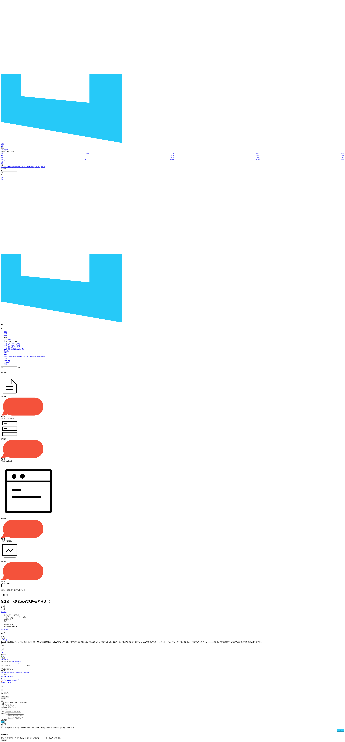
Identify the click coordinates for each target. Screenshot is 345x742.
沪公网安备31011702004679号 (10, 680)
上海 (87, 153)
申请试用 (7, 362)
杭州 (2, 155)
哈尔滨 (258, 159)
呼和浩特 (172, 159)
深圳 (257, 153)
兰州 (2, 159)
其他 (342, 159)
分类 (5, 354)
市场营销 (7, 167)
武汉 (87, 155)
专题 (2, 146)
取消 (7, 696)
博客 (2, 163)
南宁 (86, 159)
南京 (342, 153)
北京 (2, 153)
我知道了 (3, 740)
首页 (5, 332)
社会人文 (25, 167)
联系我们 (28, 672)
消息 (5, 358)
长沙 (172, 157)
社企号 (3, 161)
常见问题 (16, 672)
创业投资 (19, 167)
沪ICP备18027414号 (7, 676)
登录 (2, 177)
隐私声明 (10, 672)
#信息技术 (4, 640)
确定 (19, 367)
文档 (2, 144)
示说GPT (7, 360)
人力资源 (37, 167)
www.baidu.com (16, 661)
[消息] (1, 175)
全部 (2, 150)
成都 (172, 155)
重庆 (342, 157)
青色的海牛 (4, 629)
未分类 (43, 167)
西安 (87, 157)
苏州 (342, 155)
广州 (172, 153)
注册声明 (3, 672)
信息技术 (13, 167)
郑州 (257, 157)
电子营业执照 (6, 682)
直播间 (6, 150)
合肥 (257, 155)
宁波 (2, 157)
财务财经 (31, 167)
